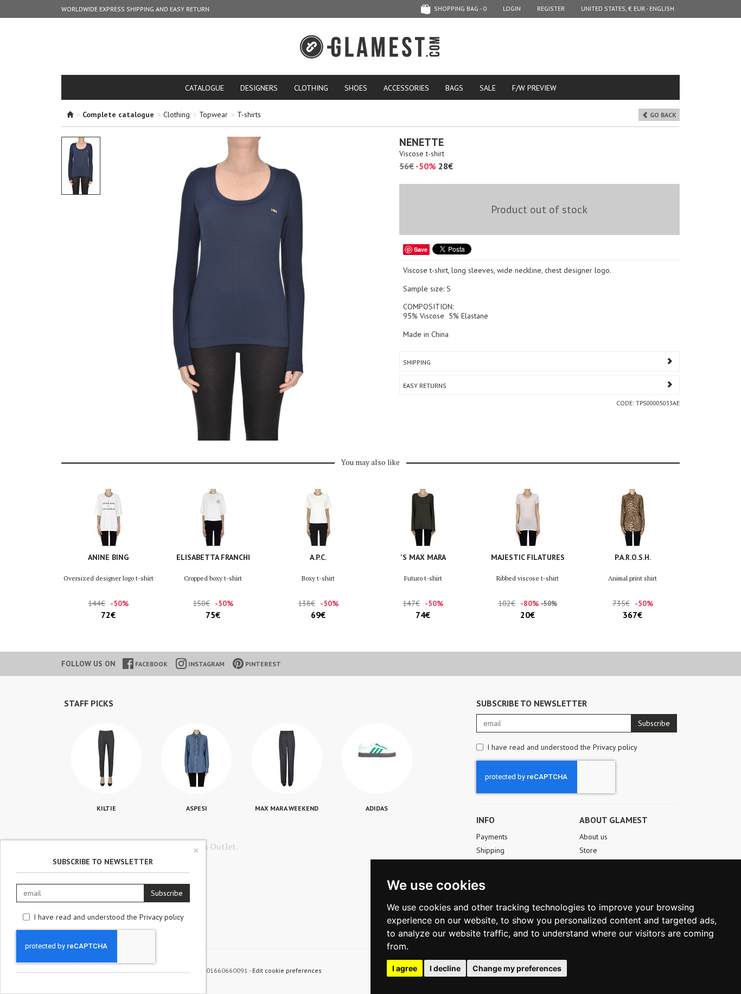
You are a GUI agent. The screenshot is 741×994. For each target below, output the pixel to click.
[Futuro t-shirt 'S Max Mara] (422, 517)
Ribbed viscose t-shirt (527, 578)
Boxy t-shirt (318, 578)
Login (512, 8)
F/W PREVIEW (534, 88)
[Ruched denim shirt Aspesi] (196, 758)
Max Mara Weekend (286, 808)
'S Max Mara (423, 557)
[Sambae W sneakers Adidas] (377, 758)
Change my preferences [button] (516, 968)
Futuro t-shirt (423, 578)
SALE (488, 88)
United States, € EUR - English (627, 8)
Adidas (377, 808)
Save (420, 249)
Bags (454, 88)
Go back (662, 115)
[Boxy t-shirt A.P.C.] (318, 517)
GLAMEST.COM (370, 47)
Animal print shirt (632, 578)
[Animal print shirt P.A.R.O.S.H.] (632, 517)
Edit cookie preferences (287, 970)
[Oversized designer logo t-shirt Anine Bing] (108, 517)
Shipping (417, 362)
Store (588, 850)
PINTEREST (262, 664)
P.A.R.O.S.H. (633, 557)
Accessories (406, 88)
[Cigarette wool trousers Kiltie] (106, 758)
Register (551, 8)
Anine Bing (108, 557)
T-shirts (249, 114)
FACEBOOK (150, 664)
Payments (492, 837)
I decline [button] (445, 968)
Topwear (213, 114)
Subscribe (654, 723)
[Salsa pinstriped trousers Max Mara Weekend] (287, 758)
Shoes (355, 88)
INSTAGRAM (206, 664)
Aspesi (196, 808)
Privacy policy (615, 747)
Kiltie (106, 808)
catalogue (204, 88)
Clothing (311, 88)
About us (593, 837)
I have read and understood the (562, 747)
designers (259, 88)
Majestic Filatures (528, 557)
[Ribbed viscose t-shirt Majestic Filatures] (527, 517)
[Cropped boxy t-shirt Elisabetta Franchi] (213, 517)
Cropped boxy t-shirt (213, 578)
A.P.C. (318, 557)
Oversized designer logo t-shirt (108, 578)
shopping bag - (459, 8)
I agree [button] (404, 968)
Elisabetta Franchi (213, 557)
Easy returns (424, 385)
